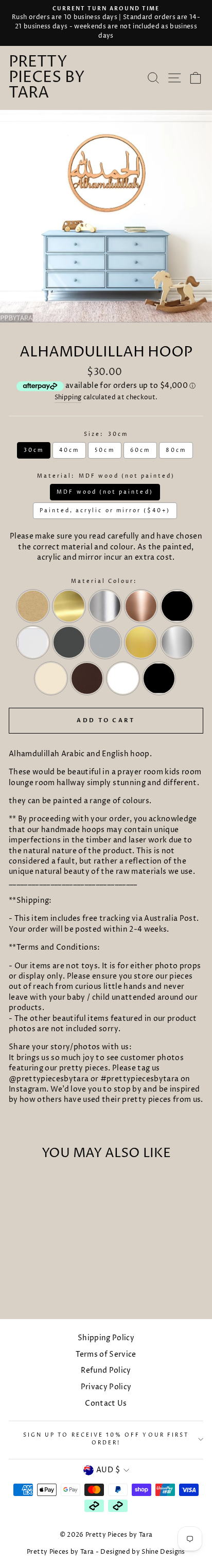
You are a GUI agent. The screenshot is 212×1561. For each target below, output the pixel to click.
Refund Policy (106, 1370)
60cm (140, 450)
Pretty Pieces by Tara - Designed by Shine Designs (106, 1552)
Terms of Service (106, 1354)
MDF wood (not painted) (105, 492)
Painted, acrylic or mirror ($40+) (105, 510)
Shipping (68, 398)
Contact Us (106, 1403)
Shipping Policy (106, 1338)
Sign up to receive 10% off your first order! (106, 1439)
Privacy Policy (106, 1387)
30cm (34, 450)
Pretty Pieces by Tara (47, 78)
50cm (104, 450)
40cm (69, 450)
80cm (176, 450)
